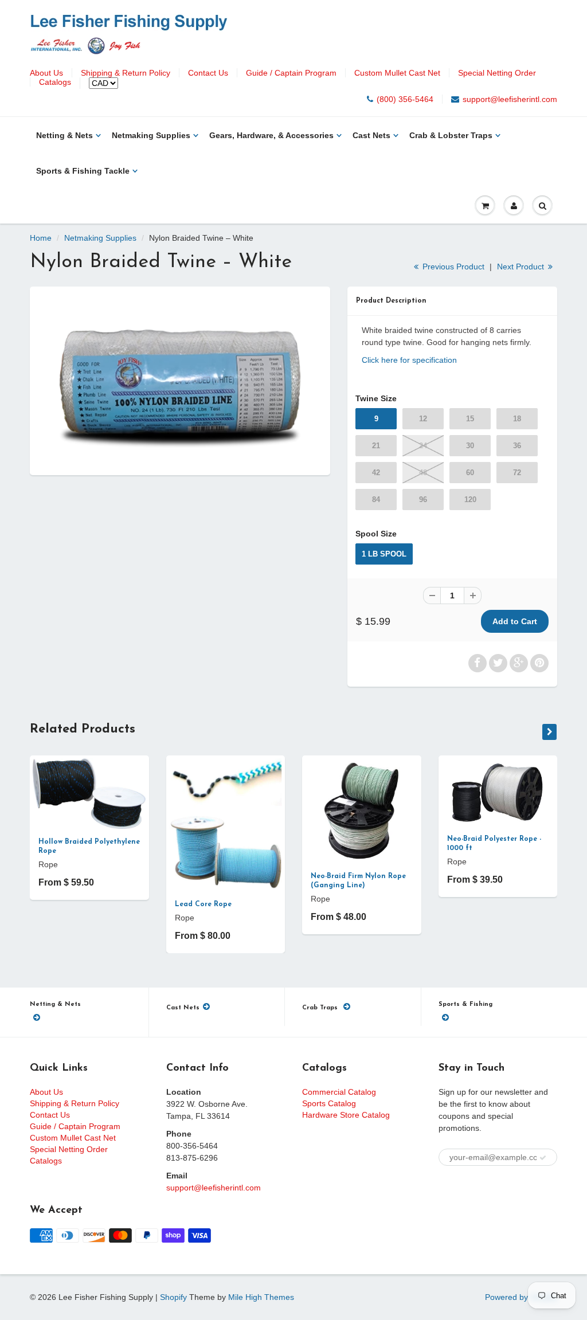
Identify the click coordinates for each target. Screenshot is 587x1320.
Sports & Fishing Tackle (83, 170)
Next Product (521, 266)
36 (517, 445)
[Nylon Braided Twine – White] (180, 379)
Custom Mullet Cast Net (397, 72)
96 (423, 499)
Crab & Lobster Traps (450, 135)
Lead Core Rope (203, 904)
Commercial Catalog (339, 1091)
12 (423, 418)
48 (423, 472)
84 (376, 499)
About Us (46, 72)
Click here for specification (409, 360)
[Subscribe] (543, 1158)
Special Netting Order (497, 72)
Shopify (173, 1297)
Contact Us (208, 72)
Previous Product (452, 266)
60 (470, 472)
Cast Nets (371, 135)
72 (517, 472)
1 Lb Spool (384, 554)
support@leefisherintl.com (510, 99)
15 (470, 418)
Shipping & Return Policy (125, 72)
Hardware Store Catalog (346, 1114)
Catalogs (55, 82)
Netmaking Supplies (151, 135)
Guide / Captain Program (291, 72)
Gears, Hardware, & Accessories (271, 135)
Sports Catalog (329, 1103)
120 (470, 499)
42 (376, 472)
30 (470, 445)
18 (517, 418)
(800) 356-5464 (405, 99)
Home (41, 237)
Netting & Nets (64, 135)
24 (423, 445)
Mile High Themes (261, 1297)
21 (376, 445)
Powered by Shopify (521, 1297)
